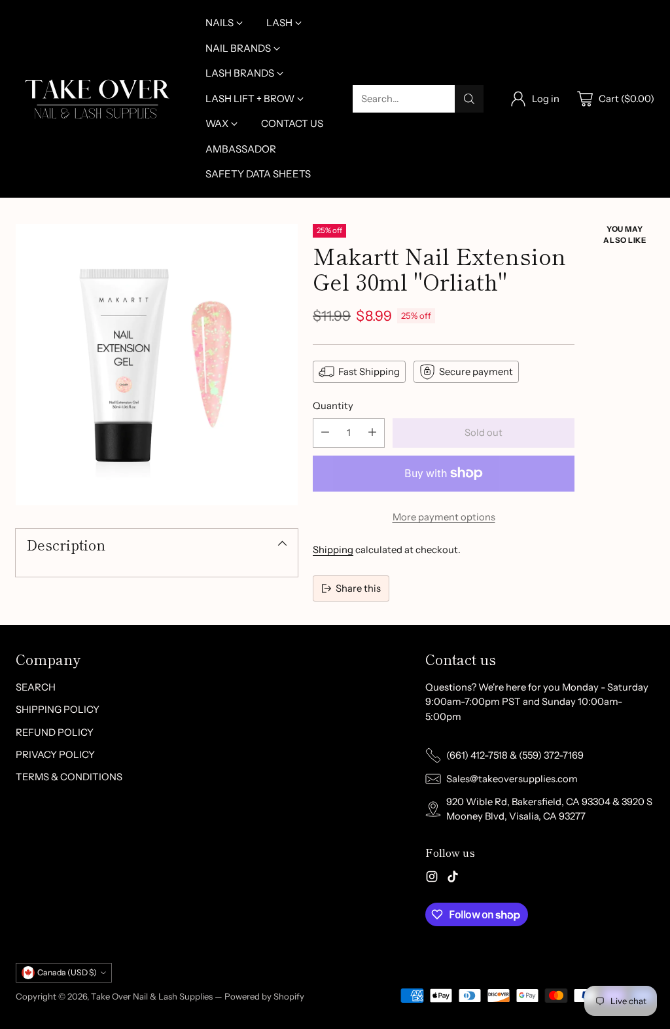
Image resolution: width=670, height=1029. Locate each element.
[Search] (469, 99)
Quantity (333, 406)
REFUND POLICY (55, 732)
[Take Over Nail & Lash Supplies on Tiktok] (453, 878)
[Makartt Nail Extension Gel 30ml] (157, 365)
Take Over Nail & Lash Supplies (152, 996)
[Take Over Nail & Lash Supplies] (97, 98)
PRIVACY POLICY (55, 755)
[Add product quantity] (372, 433)
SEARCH (36, 687)
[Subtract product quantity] (325, 433)
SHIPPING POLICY (57, 709)
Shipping (333, 550)
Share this (358, 588)
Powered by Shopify (264, 996)
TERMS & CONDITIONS (69, 777)
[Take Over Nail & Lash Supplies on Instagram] (432, 878)
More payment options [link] (444, 517)
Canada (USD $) (67, 972)
